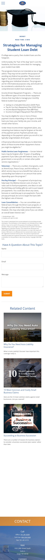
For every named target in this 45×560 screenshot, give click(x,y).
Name (4, 249)
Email (4, 261)
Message (5, 274)
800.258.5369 (26, 537)
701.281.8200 (25, 535)
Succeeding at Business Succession (20, 435)
